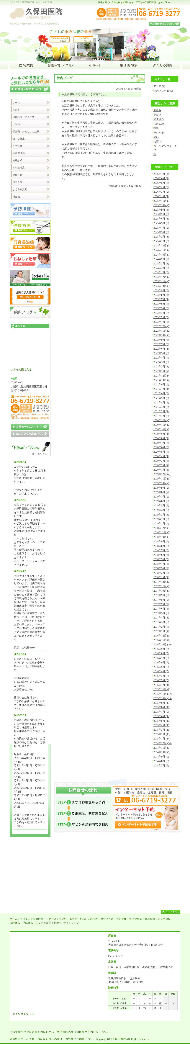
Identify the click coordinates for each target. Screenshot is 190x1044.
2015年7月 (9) (161, 711)
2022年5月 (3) (161, 353)
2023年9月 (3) (161, 290)
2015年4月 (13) (161, 725)
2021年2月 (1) (161, 411)
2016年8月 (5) (161, 653)
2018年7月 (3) (161, 550)
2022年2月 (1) (161, 366)
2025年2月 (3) (161, 236)
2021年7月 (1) (161, 388)
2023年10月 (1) (161, 285)
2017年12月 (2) (161, 581)
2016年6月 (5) (161, 662)
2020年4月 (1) (161, 456)
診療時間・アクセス (23, 117)
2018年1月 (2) (161, 577)
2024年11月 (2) (161, 249)
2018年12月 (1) (161, 527)
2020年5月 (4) (161, 451)
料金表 (16, 196)
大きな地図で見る (21, 369)
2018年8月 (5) (161, 545)
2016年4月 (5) (161, 671)
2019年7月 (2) (161, 496)
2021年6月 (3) (161, 393)
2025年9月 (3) (161, 209)
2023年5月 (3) (161, 308)
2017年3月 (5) (161, 622)
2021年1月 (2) (161, 415)
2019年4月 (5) (161, 509)
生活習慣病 (19, 153)
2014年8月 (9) (161, 761)
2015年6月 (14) (161, 716)
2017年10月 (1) (161, 590)
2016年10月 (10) (162, 644)
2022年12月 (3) (161, 326)
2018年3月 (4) (161, 568)
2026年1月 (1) (161, 196)
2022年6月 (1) (161, 348)
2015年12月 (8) (161, 689)
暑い (156, 137)
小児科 (16, 124)
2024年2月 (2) (161, 267)
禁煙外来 (17, 175)
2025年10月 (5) (161, 205)
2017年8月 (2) (161, 599)
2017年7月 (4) (161, 604)
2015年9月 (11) (161, 702)
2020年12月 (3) (161, 420)
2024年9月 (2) (161, 259)
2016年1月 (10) (161, 684)
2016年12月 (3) (161, 635)
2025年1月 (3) (161, 241)
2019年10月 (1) (161, 483)
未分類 (157, 86)
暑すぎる (158, 119)
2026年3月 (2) (161, 191)
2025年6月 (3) (161, 218)
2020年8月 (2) (161, 438)
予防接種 (17, 146)
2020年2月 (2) (161, 465)
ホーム (16, 102)
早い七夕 (158, 132)
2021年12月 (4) (161, 375)
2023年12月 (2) (161, 276)
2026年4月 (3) (161, 187)
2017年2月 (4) (161, 626)
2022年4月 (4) (161, 357)
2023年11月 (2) (161, 281)
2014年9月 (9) (161, 756)
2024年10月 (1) (161, 254)
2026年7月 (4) (161, 173)
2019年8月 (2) (161, 492)
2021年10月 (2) (161, 380)
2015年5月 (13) (161, 720)
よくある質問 (20, 189)
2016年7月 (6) (161, 658)
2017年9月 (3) (161, 595)
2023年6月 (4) (161, 303)
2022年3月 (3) (161, 362)
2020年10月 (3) (161, 429)
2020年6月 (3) (161, 447)
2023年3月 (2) (161, 312)
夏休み (157, 110)
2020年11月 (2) (161, 424)
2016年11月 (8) (161, 640)
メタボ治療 (19, 167)
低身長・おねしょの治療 (26, 131)
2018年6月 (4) (161, 554)
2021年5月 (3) (161, 398)
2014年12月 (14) (162, 743)
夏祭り (157, 114)
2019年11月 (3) (161, 478)
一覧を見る (41, 454)
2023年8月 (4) (161, 294)
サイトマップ (71, 922)
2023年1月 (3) (161, 321)
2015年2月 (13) (161, 734)
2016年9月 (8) (161, 648)
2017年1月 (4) (161, 631)
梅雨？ (157, 141)
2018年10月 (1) (161, 536)
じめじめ (158, 123)
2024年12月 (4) (161, 245)
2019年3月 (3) (161, 514)
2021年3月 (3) (161, 406)
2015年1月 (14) (161, 738)
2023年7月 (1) (161, 299)
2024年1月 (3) (161, 272)
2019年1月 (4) (161, 523)
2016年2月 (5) (161, 680)
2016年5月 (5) (161, 666)
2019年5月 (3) (161, 505)
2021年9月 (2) (161, 384)
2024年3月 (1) (161, 263)
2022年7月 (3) (161, 344)
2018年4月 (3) (161, 563)
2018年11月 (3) (161, 532)
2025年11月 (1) (161, 200)
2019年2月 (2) (161, 519)
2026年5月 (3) (161, 182)
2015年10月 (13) (162, 698)
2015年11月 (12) (162, 693)
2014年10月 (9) (161, 752)
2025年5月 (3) (161, 223)
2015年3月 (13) (161, 729)
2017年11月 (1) (161, 586)
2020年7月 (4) (161, 442)
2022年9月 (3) (161, 339)
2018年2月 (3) (161, 572)
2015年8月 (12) (161, 707)
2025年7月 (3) (161, 214)
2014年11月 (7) (161, 747)
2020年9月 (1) (161, 433)
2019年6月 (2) (161, 501)
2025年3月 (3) (161, 232)
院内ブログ (159, 90)
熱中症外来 (19, 138)
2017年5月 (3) (161, 613)
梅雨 (156, 128)
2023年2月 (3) (161, 317)
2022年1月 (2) (161, 371)
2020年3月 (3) (161, 460)
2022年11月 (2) (161, 330)
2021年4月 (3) (161, 402)
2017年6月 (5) (161, 608)
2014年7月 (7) (161, 765)
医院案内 (17, 109)
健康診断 (17, 160)
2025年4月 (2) (161, 227)
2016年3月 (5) (161, 675)
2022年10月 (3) (161, 335)
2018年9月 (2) (161, 541)
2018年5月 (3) (161, 559)
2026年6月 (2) (161, 178)
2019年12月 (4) (161, 474)
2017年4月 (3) (161, 617)
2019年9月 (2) (161, 487)
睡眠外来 (17, 182)
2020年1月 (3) (161, 469)
